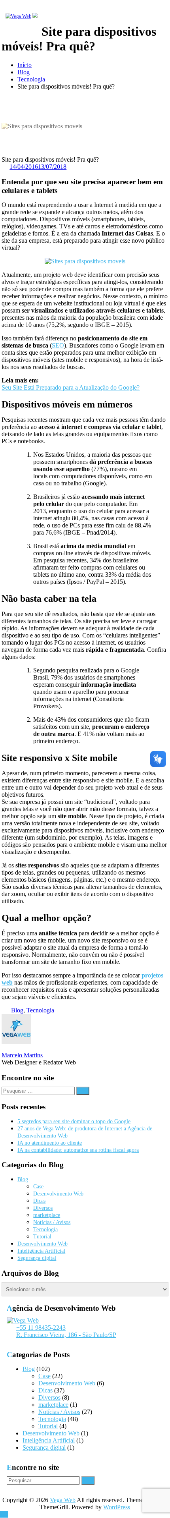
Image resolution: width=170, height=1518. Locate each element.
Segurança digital (36, 1258)
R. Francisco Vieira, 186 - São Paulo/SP (66, 1334)
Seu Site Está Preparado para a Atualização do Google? (71, 387)
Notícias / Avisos (51, 1222)
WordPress (116, 1507)
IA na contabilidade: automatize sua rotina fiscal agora (78, 1150)
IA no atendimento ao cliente (49, 1143)
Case (38, 1187)
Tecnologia (31, 79)
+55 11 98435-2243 (41, 1327)
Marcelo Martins (22, 1055)
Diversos (43, 1208)
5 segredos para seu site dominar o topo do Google (73, 1121)
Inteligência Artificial (41, 1251)
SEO (58, 345)
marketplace (46, 1215)
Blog (23, 72)
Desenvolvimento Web (58, 1194)
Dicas (39, 1201)
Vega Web (63, 1500)
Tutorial (42, 1237)
